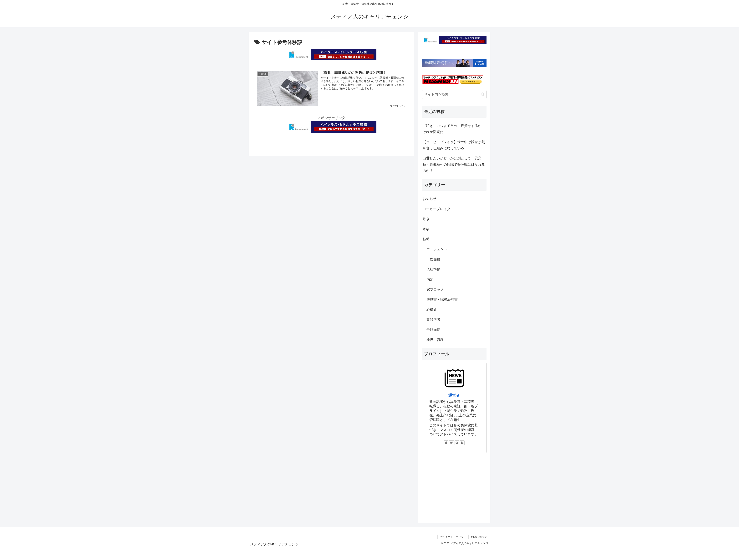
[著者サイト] (446, 442)
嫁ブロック (435, 289)
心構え (431, 310)
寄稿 (426, 229)
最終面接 (433, 330)
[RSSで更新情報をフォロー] (462, 442)
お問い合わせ (479, 536)
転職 (426, 239)
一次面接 (433, 259)
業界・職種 (435, 340)
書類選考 (433, 320)
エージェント (436, 249)
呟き (426, 219)
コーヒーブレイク (436, 209)
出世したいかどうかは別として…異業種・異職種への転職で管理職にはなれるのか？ (454, 164)
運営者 (454, 395)
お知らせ (429, 199)
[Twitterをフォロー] (451, 442)
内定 (429, 279)
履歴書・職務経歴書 (442, 299)
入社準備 (433, 269)
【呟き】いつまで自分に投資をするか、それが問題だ (454, 129)
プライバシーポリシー (453, 536)
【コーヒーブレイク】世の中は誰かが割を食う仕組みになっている (454, 145)
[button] (482, 94)
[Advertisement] (454, 486)
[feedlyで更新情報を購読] (457, 442)
